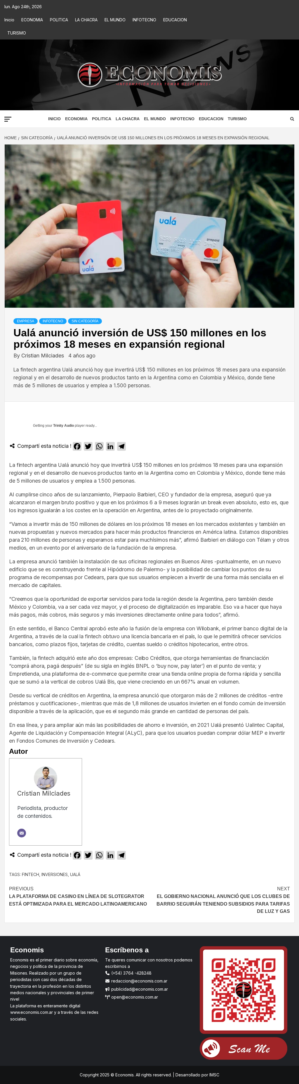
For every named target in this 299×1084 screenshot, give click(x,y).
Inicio (9, 19)
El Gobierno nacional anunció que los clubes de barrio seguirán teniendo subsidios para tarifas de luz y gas (223, 900)
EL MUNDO (115, 19)
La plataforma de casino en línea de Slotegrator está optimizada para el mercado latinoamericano (78, 896)
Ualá (75, 874)
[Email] (21, 833)
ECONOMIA (32, 19)
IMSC (213, 1074)
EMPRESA (25, 321)
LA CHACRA (86, 19)
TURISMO (16, 32)
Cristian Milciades (43, 355)
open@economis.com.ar (134, 996)
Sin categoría (85, 321)
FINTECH (30, 874)
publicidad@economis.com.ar (139, 989)
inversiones (54, 874)
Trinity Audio (63, 426)
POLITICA (59, 19)
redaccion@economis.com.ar (138, 980)
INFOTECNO (144, 19)
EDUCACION (175, 19)
